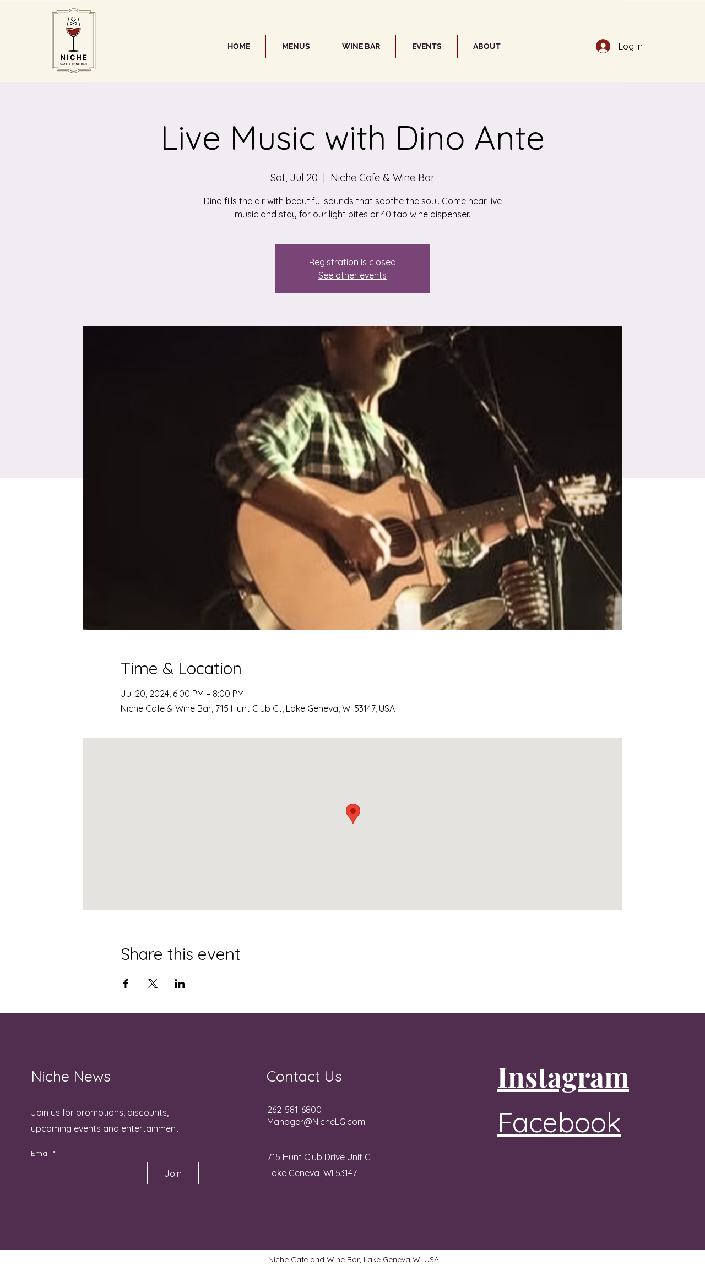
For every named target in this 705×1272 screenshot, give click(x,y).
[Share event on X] (153, 983)
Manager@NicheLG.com (316, 1121)
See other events (352, 275)
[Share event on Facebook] (126, 983)
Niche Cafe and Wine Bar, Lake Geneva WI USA (353, 1259)
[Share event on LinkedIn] (180, 983)
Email (42, 1153)
